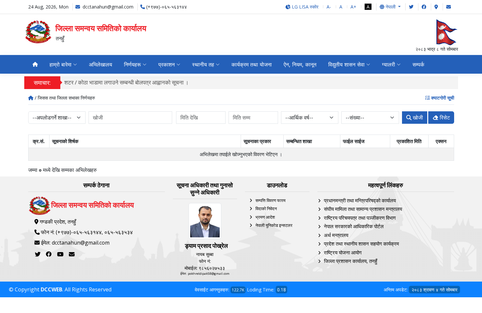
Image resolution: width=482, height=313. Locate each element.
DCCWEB (51, 289)
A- (329, 6)
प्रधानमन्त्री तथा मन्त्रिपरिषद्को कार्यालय (360, 200)
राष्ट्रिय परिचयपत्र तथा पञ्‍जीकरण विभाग (360, 217)
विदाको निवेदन (266, 209)
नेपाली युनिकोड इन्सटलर (273, 225)
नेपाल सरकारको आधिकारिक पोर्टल (354, 226)
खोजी (417, 117)
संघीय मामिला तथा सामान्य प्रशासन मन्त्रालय (363, 209)
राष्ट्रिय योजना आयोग (343, 252)
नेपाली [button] (390, 7)
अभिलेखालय (100, 64)
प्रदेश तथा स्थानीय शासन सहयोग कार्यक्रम (361, 243)
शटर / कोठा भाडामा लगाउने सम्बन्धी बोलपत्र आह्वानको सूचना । (126, 82)
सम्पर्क (418, 64)
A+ (353, 6)
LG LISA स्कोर (304, 7)
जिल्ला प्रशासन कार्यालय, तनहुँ (350, 261)
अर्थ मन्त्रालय (336, 235)
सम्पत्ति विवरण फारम (270, 200)
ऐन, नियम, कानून (300, 64)
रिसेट (444, 117)
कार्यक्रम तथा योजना (251, 64)
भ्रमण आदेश (265, 217)
